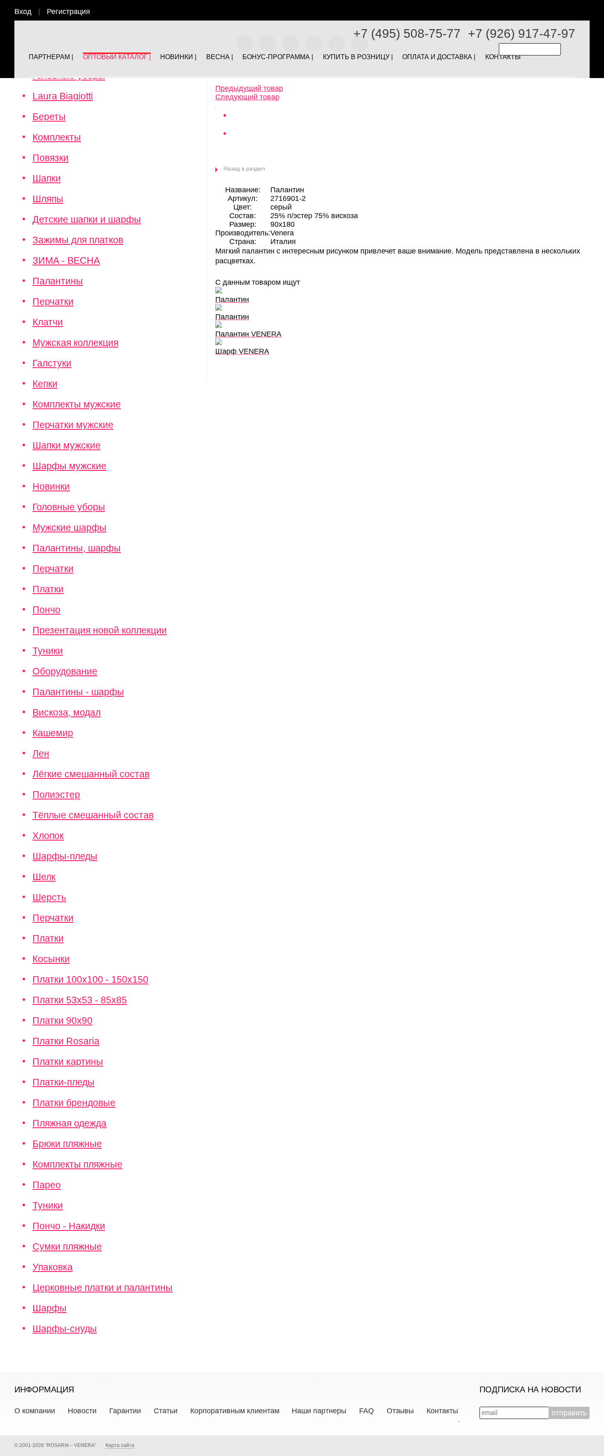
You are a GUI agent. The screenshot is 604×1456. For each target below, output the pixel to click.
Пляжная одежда (69, 1123)
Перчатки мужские (72, 424)
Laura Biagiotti (62, 96)
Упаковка (52, 1267)
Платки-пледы (63, 1082)
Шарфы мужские (69, 466)
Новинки (51, 486)
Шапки (46, 178)
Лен (40, 753)
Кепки (45, 383)
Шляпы (47, 199)
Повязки (50, 157)
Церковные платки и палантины (102, 1287)
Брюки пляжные (67, 1143)
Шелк (43, 876)
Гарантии (125, 1411)
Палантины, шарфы (76, 548)
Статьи (166, 1411)
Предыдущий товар (249, 88)
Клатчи (47, 322)
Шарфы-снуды (64, 1328)
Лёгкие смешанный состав (91, 774)
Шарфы (49, 1308)
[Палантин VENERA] (215, 105)
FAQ (366, 1411)
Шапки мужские (66, 445)
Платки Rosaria (65, 1041)
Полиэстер (56, 794)
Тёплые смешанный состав (93, 815)
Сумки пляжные (67, 1246)
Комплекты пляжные (77, 1164)
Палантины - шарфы (78, 692)
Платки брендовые (73, 1102)
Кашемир (52, 733)
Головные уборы (68, 507)
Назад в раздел (244, 168)
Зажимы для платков (77, 240)
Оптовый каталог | (117, 55)
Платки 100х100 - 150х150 (90, 979)
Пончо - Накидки (68, 1226)
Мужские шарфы (69, 527)
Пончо (46, 609)
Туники (47, 650)
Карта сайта (120, 1445)
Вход (23, 11)
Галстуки (51, 363)
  (589, 13)
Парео (46, 1185)
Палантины (57, 281)
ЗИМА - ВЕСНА (66, 260)
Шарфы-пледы (64, 856)
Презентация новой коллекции (99, 630)
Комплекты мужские (76, 404)
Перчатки (53, 301)
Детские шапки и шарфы (86, 219)
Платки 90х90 (62, 1020)
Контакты (442, 1411)
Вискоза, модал (66, 712)
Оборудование (64, 671)
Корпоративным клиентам (234, 1411)
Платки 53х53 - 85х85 (79, 1000)
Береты (49, 116)
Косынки (51, 959)
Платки (48, 589)
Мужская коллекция (75, 342)
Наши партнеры (319, 1411)
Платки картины (67, 1061)
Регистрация (68, 11)
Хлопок (48, 835)
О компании (34, 1411)
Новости (82, 1411)
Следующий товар (247, 97)
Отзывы (400, 1411)
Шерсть (49, 897)
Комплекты (56, 137)
